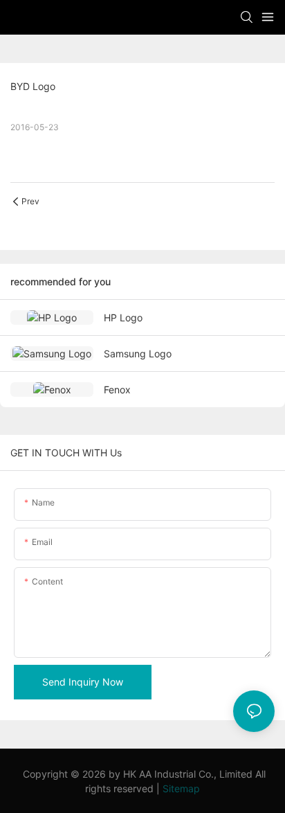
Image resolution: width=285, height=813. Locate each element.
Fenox (117, 389)
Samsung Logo (138, 353)
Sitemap (181, 788)
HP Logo (123, 317)
